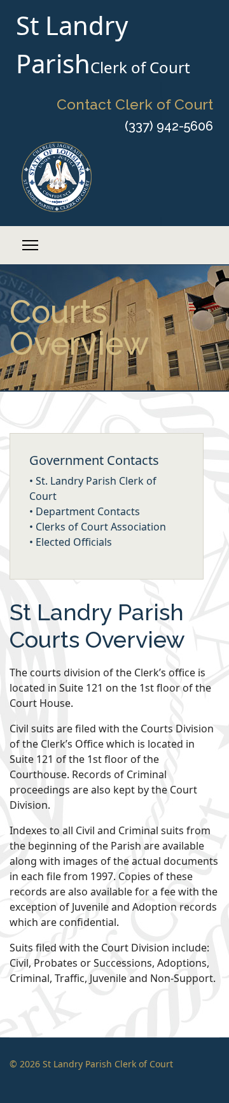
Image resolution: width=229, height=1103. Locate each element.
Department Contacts (88, 511)
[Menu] (30, 245)
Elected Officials (74, 542)
